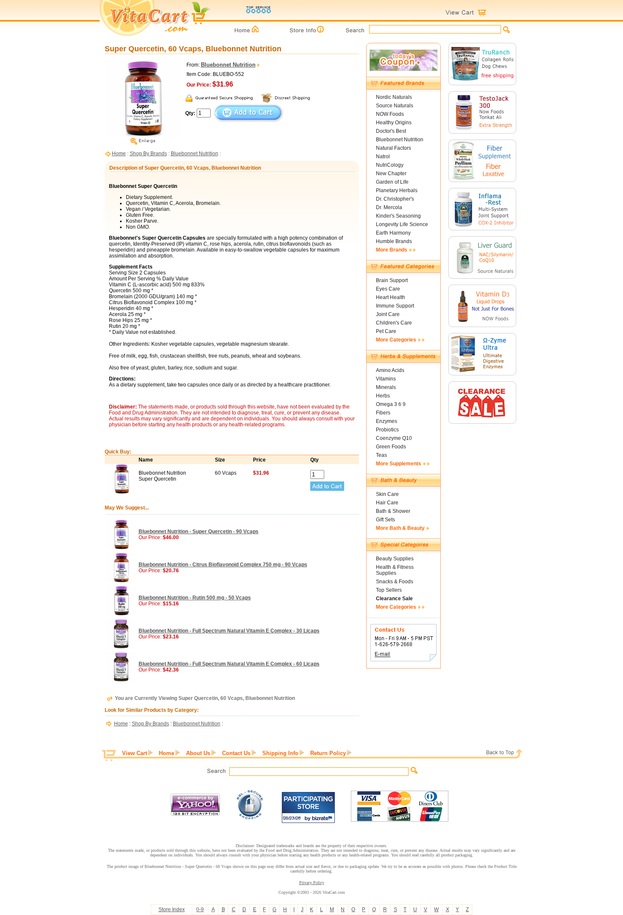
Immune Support (395, 306)
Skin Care (387, 494)
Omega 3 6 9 (391, 404)
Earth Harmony (393, 233)
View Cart (134, 753)
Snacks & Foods (394, 582)
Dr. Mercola (389, 207)
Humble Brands (394, 241)
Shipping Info (280, 753)
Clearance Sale (394, 599)
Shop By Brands (148, 154)
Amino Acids (390, 370)
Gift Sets (385, 520)
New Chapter (391, 173)
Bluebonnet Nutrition (194, 154)
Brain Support (392, 280)
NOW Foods (390, 114)
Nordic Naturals (394, 97)
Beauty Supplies (395, 559)
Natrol (383, 156)
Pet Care (386, 331)
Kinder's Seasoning (398, 216)
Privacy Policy (311, 882)
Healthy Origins (394, 123)
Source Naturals (394, 106)
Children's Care (394, 323)
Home (119, 154)
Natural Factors (393, 148)
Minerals (386, 387)
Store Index (172, 909)
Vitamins (386, 379)
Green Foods (391, 447)
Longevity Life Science (402, 224)
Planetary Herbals (396, 190)
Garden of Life (392, 182)
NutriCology (389, 165)
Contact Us (236, 753)
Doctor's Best (391, 131)
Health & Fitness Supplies (395, 570)
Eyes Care (388, 289)
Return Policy (328, 753)
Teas (381, 455)
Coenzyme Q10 (394, 438)
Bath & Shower (393, 511)
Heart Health (390, 297)
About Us (198, 753)
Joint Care (388, 314)
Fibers (383, 413)
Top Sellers (389, 590)
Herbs (383, 396)
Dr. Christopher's (395, 199)
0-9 (200, 909)
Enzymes (386, 421)
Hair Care (387, 503)
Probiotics (387, 430)
